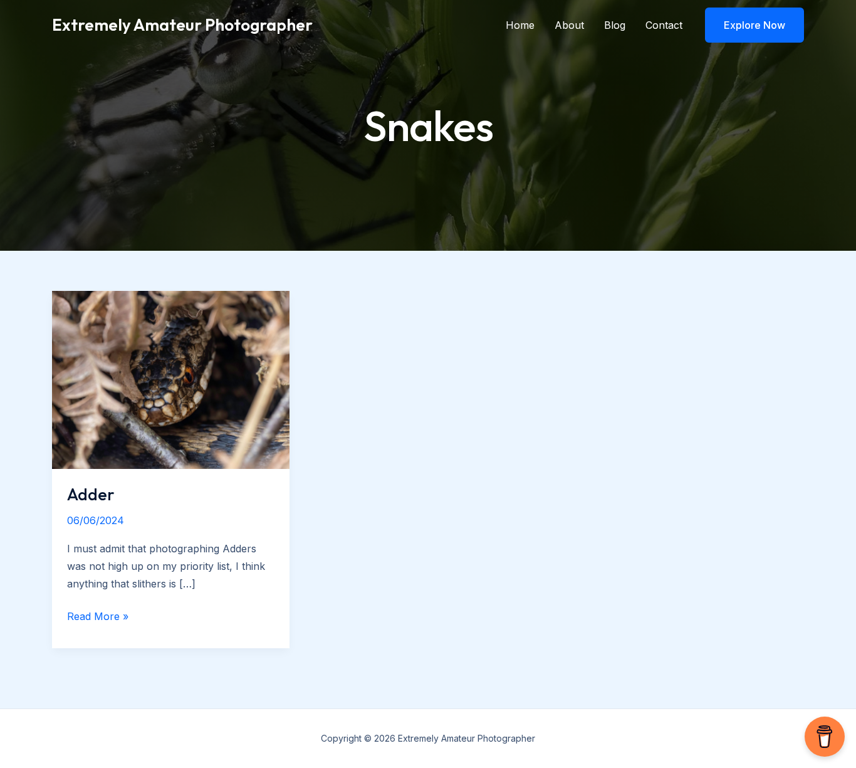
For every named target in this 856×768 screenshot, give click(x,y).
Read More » (97, 616)
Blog (614, 25)
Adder (91, 494)
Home (520, 25)
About (569, 25)
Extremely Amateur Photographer (182, 24)
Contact (663, 25)
